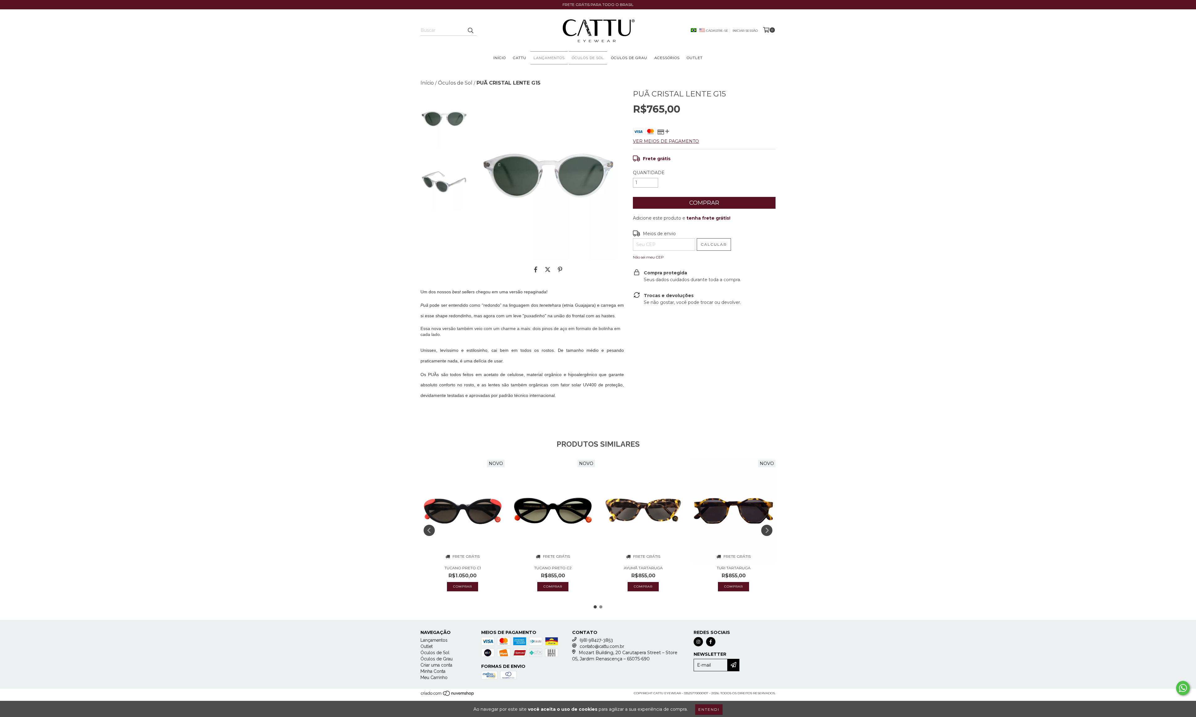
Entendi (708, 709)
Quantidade (649, 172)
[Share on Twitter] (548, 270)
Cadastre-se (717, 31)
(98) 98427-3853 (596, 640)
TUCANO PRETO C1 (462, 568)
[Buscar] (470, 30)
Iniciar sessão (745, 31)
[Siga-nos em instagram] (698, 641)
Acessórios (667, 58)
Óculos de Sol (588, 58)
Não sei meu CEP (648, 257)
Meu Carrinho (434, 677)
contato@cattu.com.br (602, 646)
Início (499, 58)
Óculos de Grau (629, 58)
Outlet (695, 58)
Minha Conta (432, 671)
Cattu (519, 58)
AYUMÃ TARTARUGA (643, 568)
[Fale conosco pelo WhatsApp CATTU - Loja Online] (1183, 688)
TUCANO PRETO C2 (553, 568)
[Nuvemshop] (447, 695)
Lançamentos (549, 58)
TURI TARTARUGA (734, 568)
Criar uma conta (436, 665)
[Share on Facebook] (535, 270)
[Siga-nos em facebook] (710, 641)
